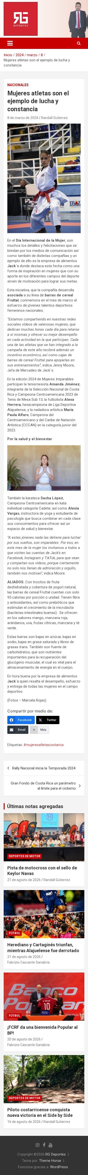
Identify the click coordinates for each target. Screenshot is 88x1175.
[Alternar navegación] (10, 43)
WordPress (59, 1167)
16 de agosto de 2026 (24, 1122)
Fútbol (14, 933)
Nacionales (18, 85)
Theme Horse (50, 1160)
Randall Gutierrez (54, 118)
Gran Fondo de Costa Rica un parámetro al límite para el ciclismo (43, 786)
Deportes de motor (24, 856)
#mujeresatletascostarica (43, 745)
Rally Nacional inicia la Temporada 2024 (43, 768)
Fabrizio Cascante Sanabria (28, 962)
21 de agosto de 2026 (24, 880)
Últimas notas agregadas (35, 806)
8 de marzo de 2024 (22, 118)
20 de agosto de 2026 (24, 1039)
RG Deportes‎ (55, 1154)
